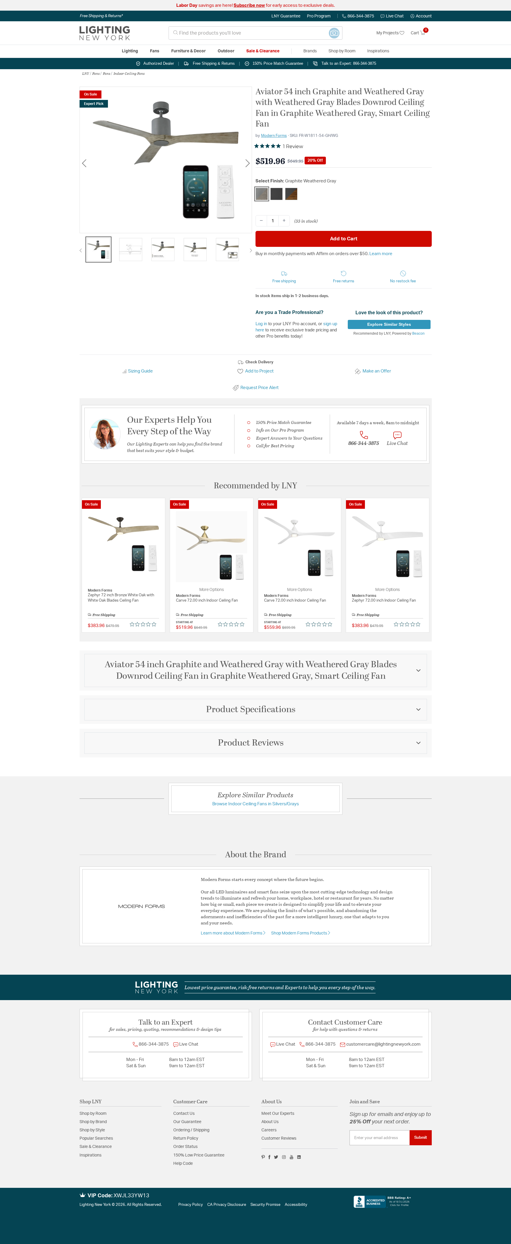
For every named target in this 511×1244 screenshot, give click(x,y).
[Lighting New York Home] (105, 33)
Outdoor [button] (226, 51)
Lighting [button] (130, 51)
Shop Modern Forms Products (299, 933)
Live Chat (395, 16)
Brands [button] (310, 51)
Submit (420, 1138)
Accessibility (296, 1205)
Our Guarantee (187, 1122)
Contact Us (184, 1114)
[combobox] (255, 33)
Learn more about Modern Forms (232, 933)
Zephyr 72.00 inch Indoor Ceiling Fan (384, 600)
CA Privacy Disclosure (226, 1205)
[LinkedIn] (299, 1157)
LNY (85, 73)
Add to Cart (343, 238)
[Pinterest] (263, 1157)
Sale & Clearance (96, 1147)
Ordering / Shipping (191, 1130)
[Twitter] (276, 1157)
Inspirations (90, 1155)
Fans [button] (154, 51)
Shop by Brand (93, 1122)
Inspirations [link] (378, 51)
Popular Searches (96, 1138)
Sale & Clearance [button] (262, 51)
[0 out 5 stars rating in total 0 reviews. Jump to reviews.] (144, 624)
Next (247, 163)
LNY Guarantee (285, 16)
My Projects (388, 33)
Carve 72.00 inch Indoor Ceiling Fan (207, 600)
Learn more (380, 254)
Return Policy (185, 1138)
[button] (421, 16)
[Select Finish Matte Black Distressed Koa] (291, 194)
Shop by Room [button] (342, 51)
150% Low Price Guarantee (198, 1155)
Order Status (185, 1147)
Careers (268, 1130)
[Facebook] (269, 1157)
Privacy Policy (190, 1205)
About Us (270, 1122)
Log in (261, 323)
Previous (84, 163)
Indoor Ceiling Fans (129, 73)
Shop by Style (92, 1130)
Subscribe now (249, 5)
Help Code (183, 1164)
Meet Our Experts (277, 1114)
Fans (96, 73)
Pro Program (319, 16)
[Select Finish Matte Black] (276, 194)
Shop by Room (93, 1114)
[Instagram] (284, 1157)
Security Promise (265, 1205)
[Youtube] (291, 1157)
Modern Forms (274, 136)
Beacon (418, 333)
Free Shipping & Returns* (101, 16)
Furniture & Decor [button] (188, 51)
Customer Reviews (278, 1138)
